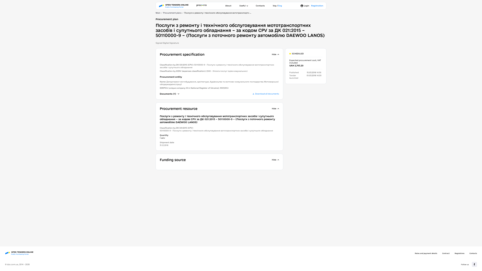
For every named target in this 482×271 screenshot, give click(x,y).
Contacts (260, 6)
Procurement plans (172, 13)
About (228, 6)
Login (306, 6)
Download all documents (267, 94)
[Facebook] (474, 264)
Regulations (459, 253)
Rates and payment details (426, 253)
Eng (280, 6)
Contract (446, 253)
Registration (317, 6)
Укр (274, 6)
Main (158, 13)
